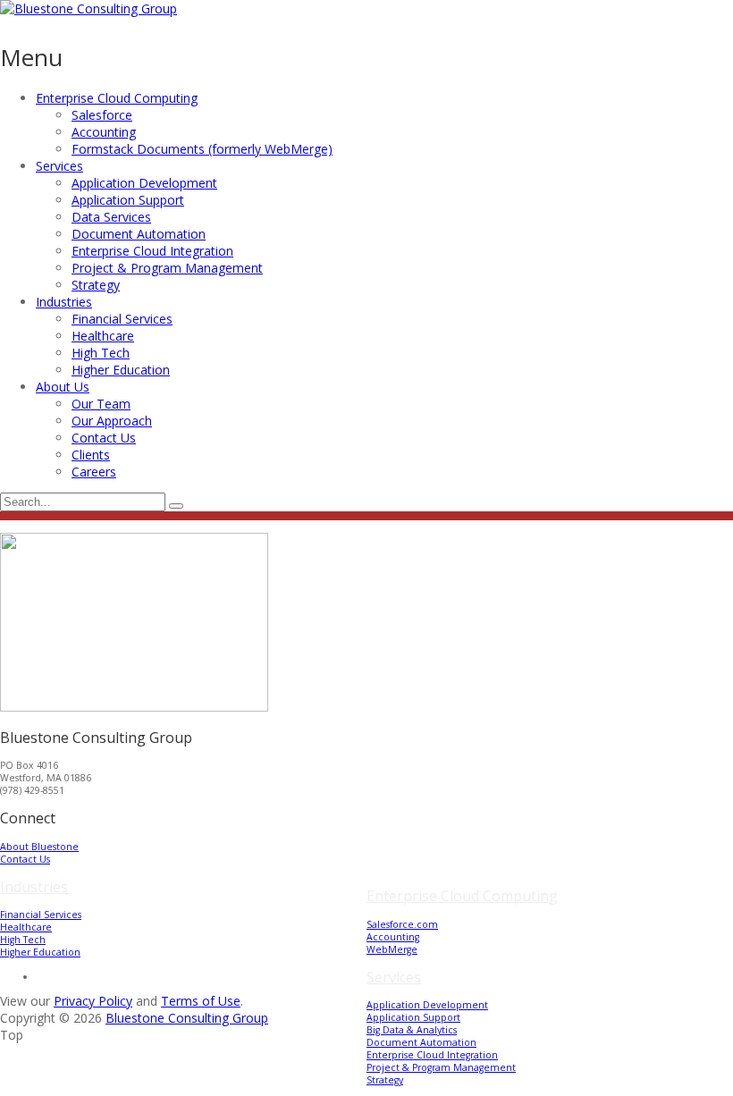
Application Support (128, 199)
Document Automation (139, 233)
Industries (64, 301)
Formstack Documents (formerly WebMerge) (202, 148)
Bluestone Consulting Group (186, 1017)
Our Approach (112, 420)
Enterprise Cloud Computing (117, 97)
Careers (94, 471)
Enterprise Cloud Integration (152, 250)
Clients (91, 454)
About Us (62, 386)
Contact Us (104, 437)
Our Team (101, 403)
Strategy (96, 284)
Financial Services (122, 318)
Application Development (144, 182)
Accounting (104, 131)
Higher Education (121, 369)
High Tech (101, 352)
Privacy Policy (93, 1000)
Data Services (111, 216)
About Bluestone (39, 846)
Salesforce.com (402, 924)
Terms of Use (200, 1000)
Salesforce (102, 114)
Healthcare (103, 335)
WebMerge (391, 949)
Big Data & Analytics (411, 1030)
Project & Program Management (167, 267)
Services (59, 165)
